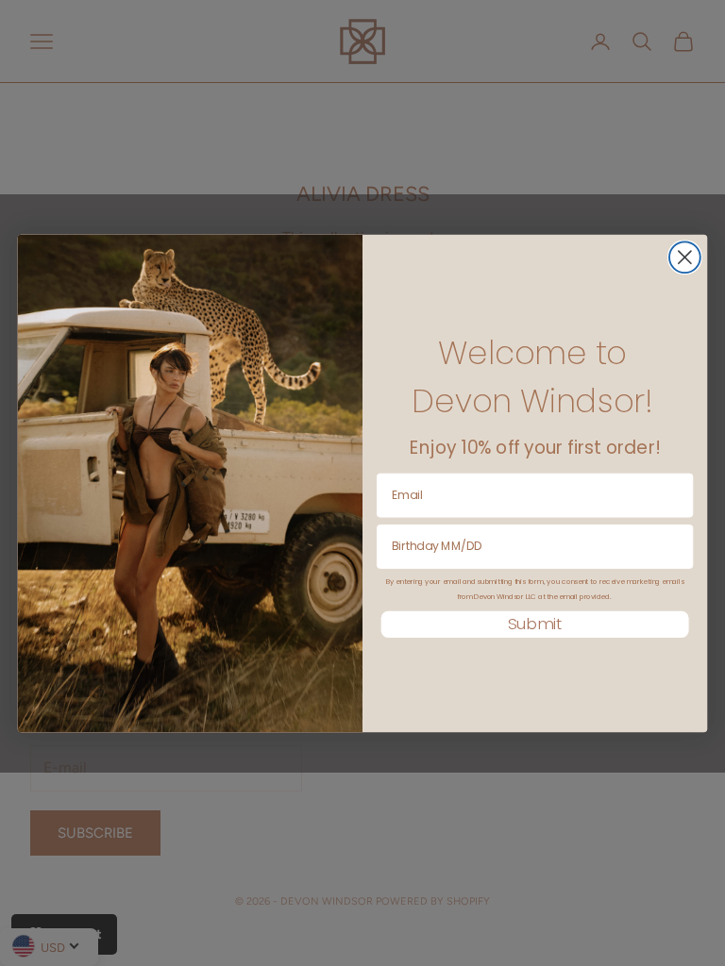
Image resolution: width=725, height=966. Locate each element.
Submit (535, 624)
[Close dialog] (684, 257)
